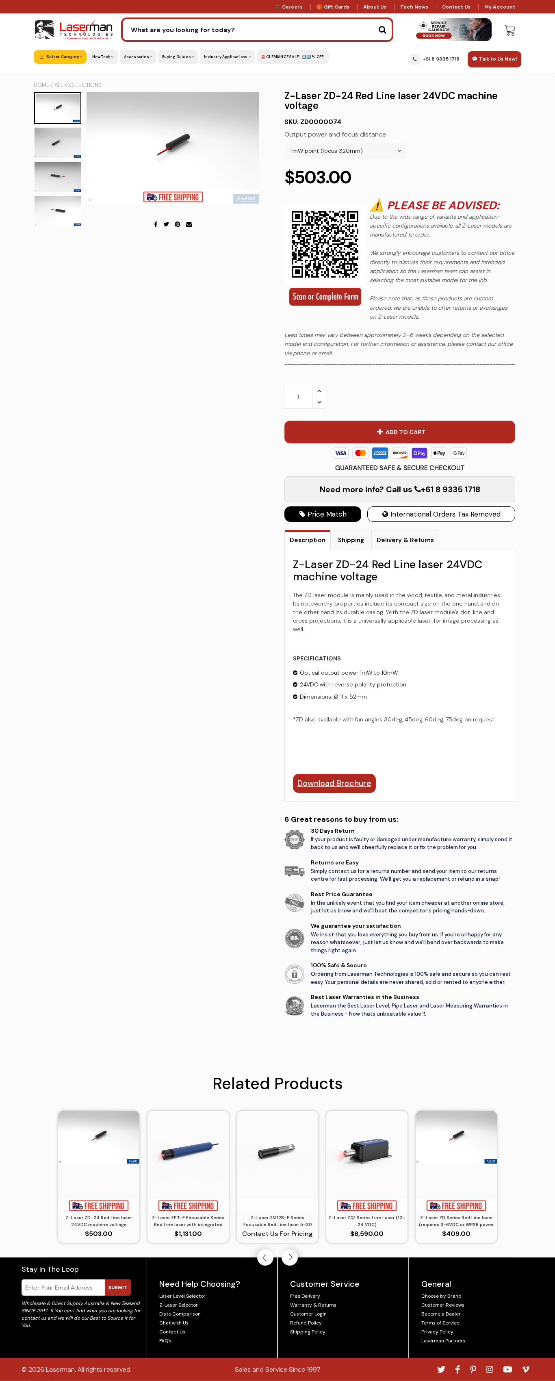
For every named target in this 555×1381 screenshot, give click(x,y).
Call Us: (277, 735)
